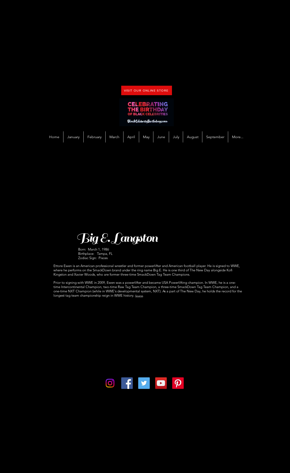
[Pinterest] (178, 383)
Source (139, 295)
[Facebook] (127, 383)
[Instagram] (110, 383)
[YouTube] (161, 383)
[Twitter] (144, 383)
